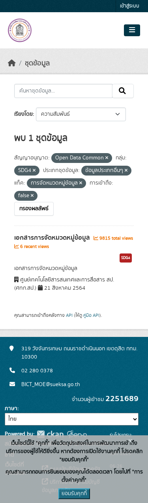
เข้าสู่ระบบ (129, 6)
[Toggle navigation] (132, 30)
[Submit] (123, 91)
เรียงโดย (23, 114)
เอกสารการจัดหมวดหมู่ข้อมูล (53, 238)
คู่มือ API (91, 315)
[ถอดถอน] (106, 158)
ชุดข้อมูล (37, 63)
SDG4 (125, 258)
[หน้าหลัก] (12, 63)
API (69, 315)
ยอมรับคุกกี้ (74, 493)
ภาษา (11, 408)
